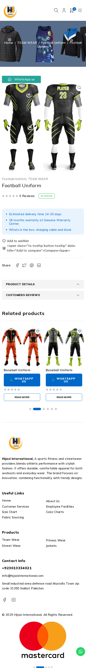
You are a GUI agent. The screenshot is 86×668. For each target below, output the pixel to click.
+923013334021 (17, 568)
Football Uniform (53, 43)
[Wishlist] (16, 241)
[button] (79, 87)
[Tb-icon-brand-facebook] (4, 599)
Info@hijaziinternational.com (23, 576)
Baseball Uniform (17, 370)
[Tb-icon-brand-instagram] (13, 599)
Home (8, 43)
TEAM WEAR (27, 43)
